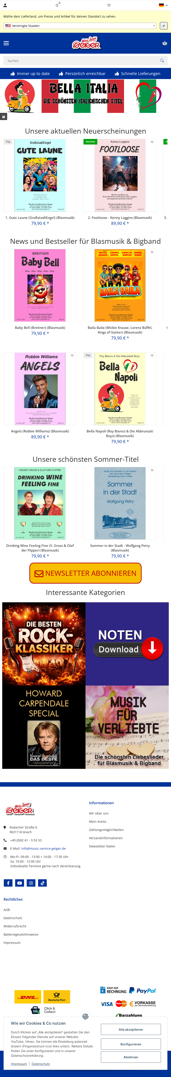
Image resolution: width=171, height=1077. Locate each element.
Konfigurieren (130, 1044)
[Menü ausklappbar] (6, 43)
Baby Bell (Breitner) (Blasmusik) (40, 327)
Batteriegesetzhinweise (21, 934)
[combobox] (80, 26)
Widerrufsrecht (15, 926)
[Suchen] (162, 60)
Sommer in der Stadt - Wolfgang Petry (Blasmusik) (120, 547)
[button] (163, 5)
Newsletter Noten (102, 846)
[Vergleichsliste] (57, 5)
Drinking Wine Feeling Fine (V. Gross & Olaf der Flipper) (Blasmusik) (40, 547)
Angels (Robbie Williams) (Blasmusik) (40, 431)
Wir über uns (99, 813)
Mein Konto (97, 821)
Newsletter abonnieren (85, 573)
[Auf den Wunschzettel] (152, 142)
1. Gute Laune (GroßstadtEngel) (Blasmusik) (40, 217)
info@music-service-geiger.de (43, 848)
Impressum (19, 1064)
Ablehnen (131, 1057)
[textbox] (80, 26)
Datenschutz (41, 1064)
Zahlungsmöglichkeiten (106, 830)
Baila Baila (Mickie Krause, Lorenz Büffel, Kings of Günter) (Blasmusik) (120, 329)
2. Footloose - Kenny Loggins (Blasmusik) (120, 217)
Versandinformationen (106, 838)
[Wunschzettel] (109, 5)
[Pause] (3, 116)
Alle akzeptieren (131, 1029)
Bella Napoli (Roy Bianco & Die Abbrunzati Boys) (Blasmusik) (120, 433)
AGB (7, 910)
